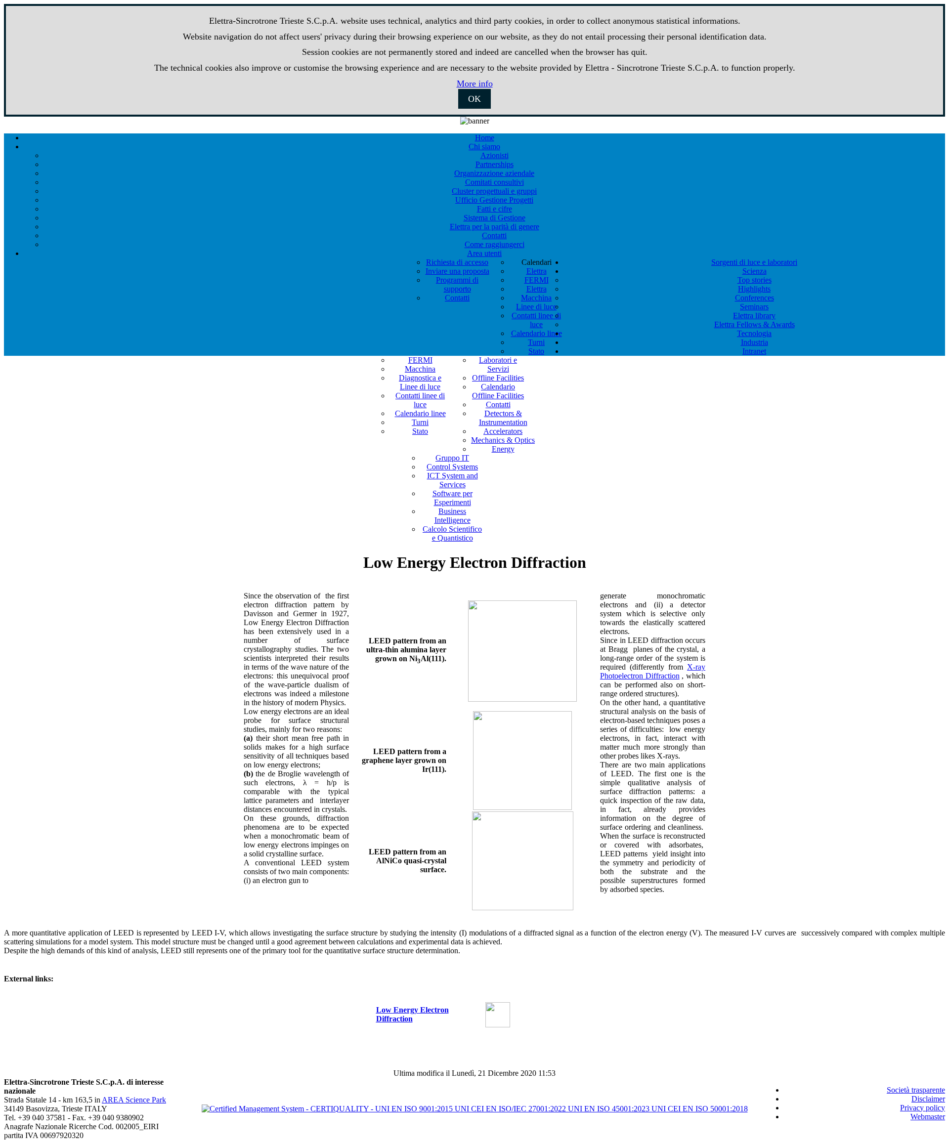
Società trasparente (916, 1090)
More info (475, 83)
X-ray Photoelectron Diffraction (652, 671)
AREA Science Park (134, 1100)
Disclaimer (928, 1099)
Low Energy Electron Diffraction (412, 1014)
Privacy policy (922, 1107)
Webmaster (927, 1116)
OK (474, 99)
